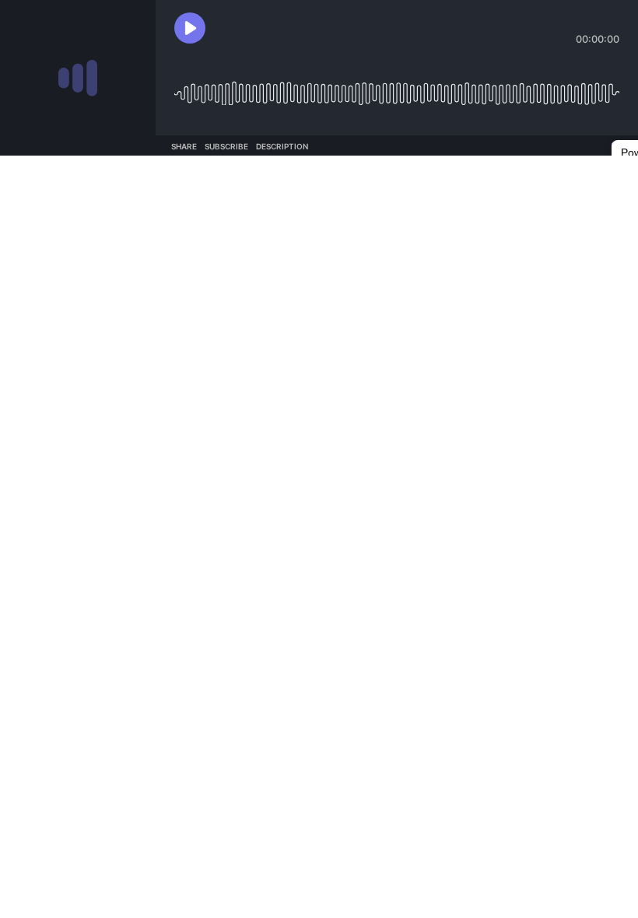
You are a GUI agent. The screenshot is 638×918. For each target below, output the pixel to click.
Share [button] (184, 146)
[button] (189, 28)
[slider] (396, 87)
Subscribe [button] (226, 146)
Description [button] (282, 146)
